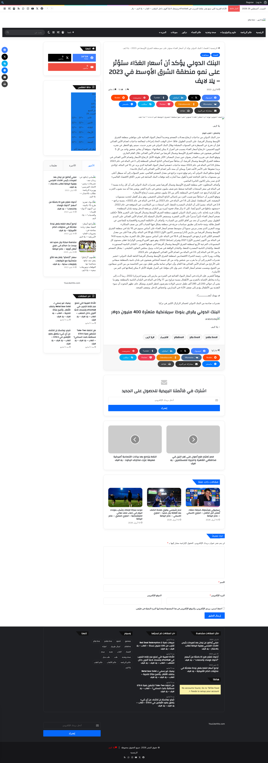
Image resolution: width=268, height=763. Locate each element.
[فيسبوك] (5, 50)
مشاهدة (205, 55)
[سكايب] (5, 63)
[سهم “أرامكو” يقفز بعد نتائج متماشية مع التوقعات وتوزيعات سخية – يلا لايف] (87, 264)
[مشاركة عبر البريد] (5, 77)
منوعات (174, 32)
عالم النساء (196, 32)
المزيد (163, 32)
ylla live (194, 337)
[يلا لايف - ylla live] (257, 20)
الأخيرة (72, 165)
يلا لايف (149, 337)
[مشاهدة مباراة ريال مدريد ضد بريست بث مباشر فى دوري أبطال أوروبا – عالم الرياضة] (87, 246)
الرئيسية (260, 32)
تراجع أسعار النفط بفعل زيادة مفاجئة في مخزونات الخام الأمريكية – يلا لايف (63, 227)
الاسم (221, 582)
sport (118, 641)
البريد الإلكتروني (217, 595)
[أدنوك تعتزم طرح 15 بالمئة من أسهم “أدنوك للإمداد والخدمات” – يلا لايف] (87, 210)
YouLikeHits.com (72, 283)
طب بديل (106, 657)
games (128, 641)
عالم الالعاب (111, 662)
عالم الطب (98, 662)
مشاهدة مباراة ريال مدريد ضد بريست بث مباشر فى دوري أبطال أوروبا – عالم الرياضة (63, 245)
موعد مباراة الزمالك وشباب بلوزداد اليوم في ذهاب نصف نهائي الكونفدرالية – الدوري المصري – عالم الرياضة (125, 514)
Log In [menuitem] (258, 2)
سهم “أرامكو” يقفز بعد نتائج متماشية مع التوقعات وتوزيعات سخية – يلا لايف (63, 260)
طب (116, 657)
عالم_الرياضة (126, 662)
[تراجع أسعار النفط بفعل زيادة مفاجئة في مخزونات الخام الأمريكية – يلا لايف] (87, 230)
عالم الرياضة (246, 32)
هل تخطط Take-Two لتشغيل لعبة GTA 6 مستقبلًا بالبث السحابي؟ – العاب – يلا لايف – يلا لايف (85, 337)
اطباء (104, 646)
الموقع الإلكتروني (154, 595)
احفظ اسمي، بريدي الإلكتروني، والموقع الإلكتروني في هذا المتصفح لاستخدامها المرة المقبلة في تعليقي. (179, 608)
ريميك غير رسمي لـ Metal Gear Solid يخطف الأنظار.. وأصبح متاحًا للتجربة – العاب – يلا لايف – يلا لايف (60, 309)
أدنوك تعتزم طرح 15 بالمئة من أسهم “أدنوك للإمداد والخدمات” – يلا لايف (62, 205)
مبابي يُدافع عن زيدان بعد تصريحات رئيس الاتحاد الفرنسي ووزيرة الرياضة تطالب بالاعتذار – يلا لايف (62, 182)
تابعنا (84, 633)
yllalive (178, 337)
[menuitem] (265, 2)
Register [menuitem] (250, 2)
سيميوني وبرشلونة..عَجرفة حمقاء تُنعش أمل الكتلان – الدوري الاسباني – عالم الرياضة (203, 513)
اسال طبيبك (115, 646)
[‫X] (5, 57)
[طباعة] (5, 84)
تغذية (111, 652)
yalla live (211, 337)
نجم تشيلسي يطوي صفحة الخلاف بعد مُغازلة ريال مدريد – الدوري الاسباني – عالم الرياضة (165, 513)
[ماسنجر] (5, 70)
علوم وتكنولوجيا (229, 32)
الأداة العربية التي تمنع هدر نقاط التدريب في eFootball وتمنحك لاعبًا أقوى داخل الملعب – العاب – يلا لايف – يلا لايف (177, 8)
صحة (103, 652)
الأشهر (91, 165)
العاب (119, 652)
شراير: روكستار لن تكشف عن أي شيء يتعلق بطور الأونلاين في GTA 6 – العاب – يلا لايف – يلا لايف (59, 337)
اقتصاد (206, 48)
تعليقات (53, 165)
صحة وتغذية (210, 32)
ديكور (184, 32)
